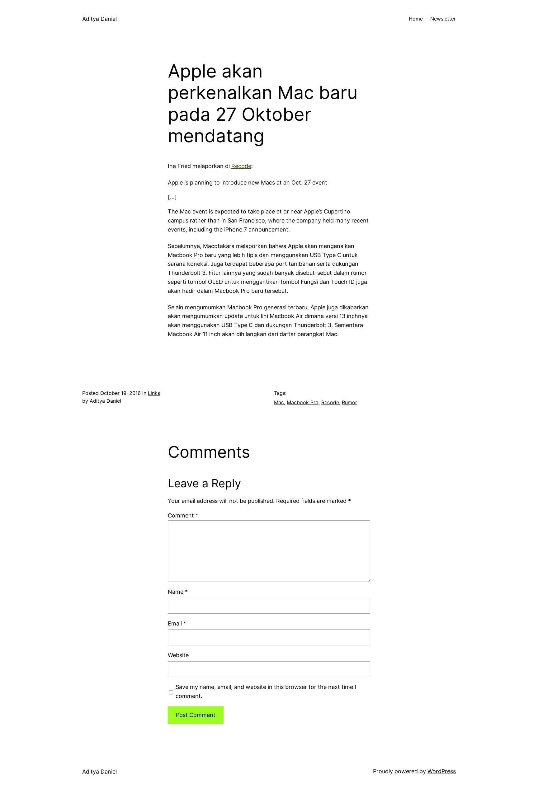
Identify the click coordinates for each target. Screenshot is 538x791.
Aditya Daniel (99, 19)
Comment (183, 515)
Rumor (349, 402)
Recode (241, 166)
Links (154, 393)
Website (178, 655)
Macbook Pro (303, 402)
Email (177, 623)
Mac (279, 402)
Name (178, 591)
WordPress (441, 771)
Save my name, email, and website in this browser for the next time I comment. (266, 691)
